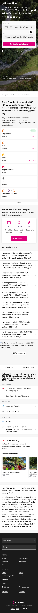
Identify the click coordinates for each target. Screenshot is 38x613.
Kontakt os (5, 579)
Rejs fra (6, 23)
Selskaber (25, 95)
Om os (4, 572)
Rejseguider (23, 561)
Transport (5, 95)
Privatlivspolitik (27, 78)
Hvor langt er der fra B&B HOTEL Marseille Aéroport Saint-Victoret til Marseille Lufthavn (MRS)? (15, 285)
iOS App (6, 587)
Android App (25, 587)
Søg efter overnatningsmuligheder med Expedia (19, 51)
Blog (3, 565)
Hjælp (21, 576)
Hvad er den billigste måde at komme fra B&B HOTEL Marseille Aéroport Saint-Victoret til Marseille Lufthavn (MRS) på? (17, 255)
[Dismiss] (34, 77)
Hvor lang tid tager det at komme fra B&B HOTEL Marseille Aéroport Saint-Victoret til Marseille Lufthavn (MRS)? (15, 304)
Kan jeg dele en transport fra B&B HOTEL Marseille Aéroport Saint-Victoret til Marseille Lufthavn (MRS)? (17, 334)
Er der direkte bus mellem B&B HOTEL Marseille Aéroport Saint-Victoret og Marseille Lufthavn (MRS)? (16, 275)
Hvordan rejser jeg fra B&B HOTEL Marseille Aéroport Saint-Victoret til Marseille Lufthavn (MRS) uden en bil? (15, 295)
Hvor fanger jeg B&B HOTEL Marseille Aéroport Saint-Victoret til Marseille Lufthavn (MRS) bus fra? (15, 314)
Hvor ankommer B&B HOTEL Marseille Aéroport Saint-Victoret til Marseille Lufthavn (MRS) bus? (16, 324)
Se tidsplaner (17, 238)
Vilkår (17, 608)
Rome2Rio (5, 497)
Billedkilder (5, 591)
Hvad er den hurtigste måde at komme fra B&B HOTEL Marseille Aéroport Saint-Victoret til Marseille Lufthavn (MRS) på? (17, 265)
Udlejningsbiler (23, 558)
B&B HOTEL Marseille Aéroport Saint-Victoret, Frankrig (20, 27)
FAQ (12, 95)
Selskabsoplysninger (27, 605)
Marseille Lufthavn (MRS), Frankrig (19, 37)
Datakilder (22, 591)
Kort (18, 95)
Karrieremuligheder (8, 576)
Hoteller (4, 558)
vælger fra (16, 78)
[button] (19, 44)
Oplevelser (5, 561)
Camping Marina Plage (11, 472)
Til (4, 33)
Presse (21, 572)
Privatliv (13, 608)
